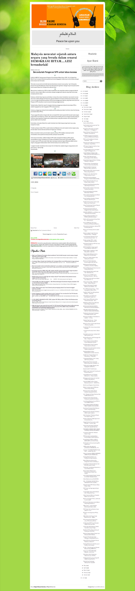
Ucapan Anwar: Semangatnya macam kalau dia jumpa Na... (90, 164)
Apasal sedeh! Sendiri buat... (90, 369)
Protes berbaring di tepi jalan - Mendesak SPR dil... (90, 192)
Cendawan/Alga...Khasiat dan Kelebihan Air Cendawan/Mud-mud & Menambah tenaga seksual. (55, 261)
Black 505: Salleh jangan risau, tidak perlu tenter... (90, 258)
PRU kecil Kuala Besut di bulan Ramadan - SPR (90, 140)
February (86, 572)
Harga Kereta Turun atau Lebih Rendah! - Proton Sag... (91, 423)
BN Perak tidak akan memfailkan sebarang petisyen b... (91, 503)
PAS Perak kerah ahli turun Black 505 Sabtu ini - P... (91, 279)
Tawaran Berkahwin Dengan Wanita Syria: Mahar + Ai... (90, 286)
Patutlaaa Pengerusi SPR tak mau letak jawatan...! (91, 244)
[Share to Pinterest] (37, 182)
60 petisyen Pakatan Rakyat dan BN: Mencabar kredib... (91, 464)
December (86, 107)
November (86, 109)
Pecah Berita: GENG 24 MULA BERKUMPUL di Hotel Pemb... (91, 440)
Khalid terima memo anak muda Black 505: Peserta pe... (91, 202)
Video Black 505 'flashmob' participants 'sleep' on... (89, 296)
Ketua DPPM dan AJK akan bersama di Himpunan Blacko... (91, 223)
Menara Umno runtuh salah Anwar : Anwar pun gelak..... (91, 324)
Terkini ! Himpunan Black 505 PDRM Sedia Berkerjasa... (90, 216)
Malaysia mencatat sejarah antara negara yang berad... (91, 349)
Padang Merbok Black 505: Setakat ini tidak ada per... (90, 457)
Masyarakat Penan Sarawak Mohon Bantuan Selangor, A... (91, 362)
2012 (83, 578)
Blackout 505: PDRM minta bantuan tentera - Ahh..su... (90, 275)
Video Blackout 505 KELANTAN (91, 479)
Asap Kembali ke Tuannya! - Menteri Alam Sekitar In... (90, 168)
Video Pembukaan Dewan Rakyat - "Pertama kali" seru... (91, 206)
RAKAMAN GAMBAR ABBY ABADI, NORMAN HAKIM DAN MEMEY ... (91, 430)
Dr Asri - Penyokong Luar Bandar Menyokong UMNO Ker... (91, 548)
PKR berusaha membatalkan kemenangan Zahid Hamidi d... (91, 437)
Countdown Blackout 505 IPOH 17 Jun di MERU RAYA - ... (91, 402)
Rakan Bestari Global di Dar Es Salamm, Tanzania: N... (90, 133)
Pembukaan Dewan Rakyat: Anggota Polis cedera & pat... (91, 209)
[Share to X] (34, 182)
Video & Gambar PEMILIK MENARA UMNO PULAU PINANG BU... (91, 454)
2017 (83, 95)
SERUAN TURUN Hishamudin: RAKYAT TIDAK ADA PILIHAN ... (91, 310)
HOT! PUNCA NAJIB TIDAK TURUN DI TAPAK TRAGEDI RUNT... (91, 476)
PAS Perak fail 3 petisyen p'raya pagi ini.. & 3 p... (91, 510)
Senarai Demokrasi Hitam (70, 177)
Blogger (65, 234)
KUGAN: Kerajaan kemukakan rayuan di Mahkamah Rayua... (91, 136)
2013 (83, 105)
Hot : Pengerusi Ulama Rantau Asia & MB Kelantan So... (91, 395)
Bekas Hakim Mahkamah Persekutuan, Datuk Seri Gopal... (90, 472)
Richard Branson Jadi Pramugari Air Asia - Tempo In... (91, 338)
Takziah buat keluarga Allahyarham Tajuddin (89, 562)
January (86, 575)
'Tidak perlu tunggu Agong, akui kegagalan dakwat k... (91, 366)
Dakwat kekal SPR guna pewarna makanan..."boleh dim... (91, 143)
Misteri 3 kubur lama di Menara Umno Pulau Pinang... (90, 388)
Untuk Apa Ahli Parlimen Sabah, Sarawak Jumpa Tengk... (91, 527)
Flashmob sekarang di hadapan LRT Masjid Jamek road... (91, 314)
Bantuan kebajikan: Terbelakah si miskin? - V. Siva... (91, 317)
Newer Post (33, 228)
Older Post (76, 228)
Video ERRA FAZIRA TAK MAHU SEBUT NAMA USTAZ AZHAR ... (91, 405)
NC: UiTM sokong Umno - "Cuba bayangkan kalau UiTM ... (91, 289)
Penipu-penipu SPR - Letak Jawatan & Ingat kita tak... (90, 241)
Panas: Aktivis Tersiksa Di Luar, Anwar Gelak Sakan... (90, 181)
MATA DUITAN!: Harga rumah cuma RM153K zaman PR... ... (90, 248)
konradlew (54, 234)
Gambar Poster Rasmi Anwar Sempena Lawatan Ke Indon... (91, 398)
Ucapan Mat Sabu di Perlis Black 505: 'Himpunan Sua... (91, 492)
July (85, 119)
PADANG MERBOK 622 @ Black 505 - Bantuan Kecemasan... (91, 213)
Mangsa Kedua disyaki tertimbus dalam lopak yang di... (91, 412)
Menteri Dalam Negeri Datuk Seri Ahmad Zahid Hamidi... (91, 534)
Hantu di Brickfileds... (88, 123)
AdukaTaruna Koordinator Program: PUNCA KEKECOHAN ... (91, 178)
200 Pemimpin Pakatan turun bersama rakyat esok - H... (90, 237)
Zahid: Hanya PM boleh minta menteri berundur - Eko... (90, 300)
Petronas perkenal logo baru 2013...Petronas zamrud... (90, 520)
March (85, 570)
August (85, 116)
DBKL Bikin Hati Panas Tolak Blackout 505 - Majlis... (90, 517)
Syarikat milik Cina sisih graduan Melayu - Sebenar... (91, 293)
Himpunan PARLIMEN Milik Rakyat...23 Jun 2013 (89, 551)
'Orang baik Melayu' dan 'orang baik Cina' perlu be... (91, 359)
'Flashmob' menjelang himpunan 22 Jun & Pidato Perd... (91, 468)
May (85, 565)
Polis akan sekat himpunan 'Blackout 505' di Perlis (89, 555)
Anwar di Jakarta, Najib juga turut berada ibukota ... (91, 419)
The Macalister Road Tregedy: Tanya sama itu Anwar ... (90, 345)
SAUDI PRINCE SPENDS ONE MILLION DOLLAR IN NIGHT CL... (91, 154)
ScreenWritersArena (99, 587)
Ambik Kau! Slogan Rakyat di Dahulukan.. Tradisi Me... (90, 355)
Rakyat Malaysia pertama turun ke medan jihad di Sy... (91, 268)
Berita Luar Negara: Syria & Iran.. (91, 385)
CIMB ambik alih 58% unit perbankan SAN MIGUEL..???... (91, 447)
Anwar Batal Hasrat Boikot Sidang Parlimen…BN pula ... (91, 161)
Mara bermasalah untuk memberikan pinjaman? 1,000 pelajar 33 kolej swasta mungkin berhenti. (55, 266)
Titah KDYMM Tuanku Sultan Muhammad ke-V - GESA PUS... (91, 382)
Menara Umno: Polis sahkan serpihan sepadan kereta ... (90, 391)
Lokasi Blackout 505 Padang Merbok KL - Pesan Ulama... (90, 375)
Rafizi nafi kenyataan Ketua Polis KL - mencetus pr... (91, 220)
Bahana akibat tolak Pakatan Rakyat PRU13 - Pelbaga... (90, 234)
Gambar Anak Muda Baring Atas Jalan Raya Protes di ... (91, 185)
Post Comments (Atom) (45, 230)
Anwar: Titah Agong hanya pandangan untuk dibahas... (90, 157)
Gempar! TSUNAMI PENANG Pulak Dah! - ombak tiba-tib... (91, 450)
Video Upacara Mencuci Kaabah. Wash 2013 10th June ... (91, 496)
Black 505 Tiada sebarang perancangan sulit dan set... (90, 261)
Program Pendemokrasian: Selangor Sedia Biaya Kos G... (91, 537)
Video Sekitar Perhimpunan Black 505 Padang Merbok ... (91, 195)
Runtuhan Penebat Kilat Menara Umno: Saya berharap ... (91, 409)
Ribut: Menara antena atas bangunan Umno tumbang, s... (91, 461)
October (86, 111)
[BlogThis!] (33, 182)
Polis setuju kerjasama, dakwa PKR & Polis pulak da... (91, 227)
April (85, 568)
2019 (83, 91)
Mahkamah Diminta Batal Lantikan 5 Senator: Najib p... (91, 265)
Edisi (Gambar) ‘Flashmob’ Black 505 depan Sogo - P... (91, 416)
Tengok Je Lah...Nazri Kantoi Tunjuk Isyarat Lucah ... (90, 174)
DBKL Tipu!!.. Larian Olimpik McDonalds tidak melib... (90, 506)
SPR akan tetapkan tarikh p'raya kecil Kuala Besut (91, 147)
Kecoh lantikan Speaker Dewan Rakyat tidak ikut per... (91, 199)
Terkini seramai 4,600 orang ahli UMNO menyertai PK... (91, 558)
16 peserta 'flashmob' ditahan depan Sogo (90, 433)
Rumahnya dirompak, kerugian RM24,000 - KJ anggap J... (90, 129)
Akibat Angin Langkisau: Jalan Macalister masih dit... (90, 251)
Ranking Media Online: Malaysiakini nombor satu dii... (91, 352)
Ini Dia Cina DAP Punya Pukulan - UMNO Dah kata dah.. (91, 524)
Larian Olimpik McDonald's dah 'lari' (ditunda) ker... (90, 272)
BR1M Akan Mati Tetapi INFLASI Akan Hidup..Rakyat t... (91, 303)
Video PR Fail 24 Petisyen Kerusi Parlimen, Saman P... (91, 541)
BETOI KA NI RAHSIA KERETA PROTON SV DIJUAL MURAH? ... (91, 307)
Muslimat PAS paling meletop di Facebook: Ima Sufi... (91, 531)
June (85, 121)
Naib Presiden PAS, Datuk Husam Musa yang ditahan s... (91, 171)
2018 (83, 93)
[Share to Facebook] (36, 182)
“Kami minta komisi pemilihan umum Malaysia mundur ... (90, 342)
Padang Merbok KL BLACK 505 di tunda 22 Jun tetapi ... (91, 544)
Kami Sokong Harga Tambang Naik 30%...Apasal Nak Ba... (90, 426)
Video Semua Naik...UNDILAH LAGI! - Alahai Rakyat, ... (90, 282)
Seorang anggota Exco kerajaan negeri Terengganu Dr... (91, 150)
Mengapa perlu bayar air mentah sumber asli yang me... (91, 379)
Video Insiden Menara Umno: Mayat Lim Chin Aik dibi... (90, 255)
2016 (83, 98)
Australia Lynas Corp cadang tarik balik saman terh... (91, 335)
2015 (83, 100)
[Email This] (31, 182)
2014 (83, 103)
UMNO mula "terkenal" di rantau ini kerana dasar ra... (91, 372)
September (87, 114)
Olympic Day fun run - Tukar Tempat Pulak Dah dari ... (90, 321)
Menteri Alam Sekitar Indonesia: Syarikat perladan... (91, 188)
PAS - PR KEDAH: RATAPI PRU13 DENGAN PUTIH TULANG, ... (91, 482)
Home (67, 49)
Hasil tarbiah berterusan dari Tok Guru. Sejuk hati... (91, 126)
